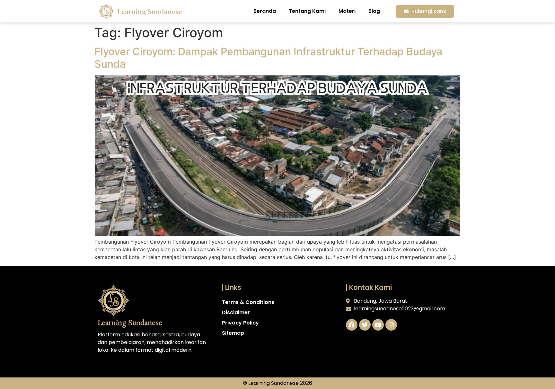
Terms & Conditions (248, 302)
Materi (347, 11)
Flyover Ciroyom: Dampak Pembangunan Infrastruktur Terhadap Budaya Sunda (268, 57)
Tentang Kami (307, 11)
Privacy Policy (240, 322)
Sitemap (233, 333)
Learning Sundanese (150, 11)
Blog (374, 11)
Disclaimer (236, 312)
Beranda (264, 11)
